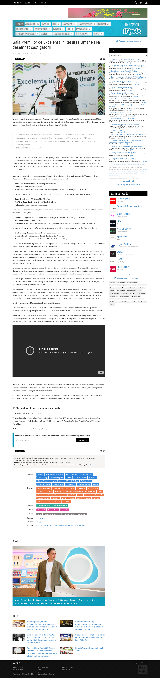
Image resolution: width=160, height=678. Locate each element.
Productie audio (141, 293)
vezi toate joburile (128, 181)
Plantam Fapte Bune (60, 505)
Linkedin (61, 525)
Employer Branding (115, 288)
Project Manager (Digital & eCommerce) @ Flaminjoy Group (126, 165)
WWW (75, 525)
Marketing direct (131, 290)
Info (16, 445)
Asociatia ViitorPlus (44, 488)
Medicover (55, 498)
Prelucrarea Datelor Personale (46, 674)
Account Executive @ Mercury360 (122, 93)
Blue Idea (144, 663)
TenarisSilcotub (58, 484)
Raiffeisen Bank (86, 481)
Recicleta (96, 498)
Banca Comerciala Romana (54, 474)
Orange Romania (43, 481)
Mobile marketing (133, 246)
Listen (80, 495)
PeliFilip (67, 481)
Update (32, 54)
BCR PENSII (81, 488)
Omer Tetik (64, 510)
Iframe (55, 525)
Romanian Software (44, 484)
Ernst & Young (42, 478)
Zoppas (95, 484)
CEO (39, 514)
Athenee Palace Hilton (60, 488)
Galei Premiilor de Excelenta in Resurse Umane (80, 491)
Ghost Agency (123, 198)
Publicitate (120, 201)
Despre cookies (65, 669)
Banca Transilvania (72, 474)
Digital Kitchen (124, 213)
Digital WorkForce (125, 244)
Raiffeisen (86, 498)
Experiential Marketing (139, 288)
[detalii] (128, 63)
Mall (66, 525)
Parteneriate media (18, 672)
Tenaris (40, 501)
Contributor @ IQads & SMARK (23, 674)
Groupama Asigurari (56, 478)
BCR (72, 488)
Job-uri (43, 3)
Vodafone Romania (84, 484)
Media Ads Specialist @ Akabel (121, 112)
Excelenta (58, 491)
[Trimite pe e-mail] (104, 59)
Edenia (50, 491)
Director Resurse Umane (52, 514)
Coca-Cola (41, 491)
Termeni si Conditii (67, 667)
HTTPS (49, 525)
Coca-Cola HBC (86, 474)
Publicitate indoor (122, 299)
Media (70, 525)
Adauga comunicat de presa (130, 41)
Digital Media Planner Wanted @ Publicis (124, 71)
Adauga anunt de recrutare (129, 185)
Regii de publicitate (127, 302)
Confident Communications (129, 206)
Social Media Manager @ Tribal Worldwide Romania (127, 65)
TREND (48, 501)
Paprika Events (56, 481)
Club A (95, 488)
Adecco (40, 474)
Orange (72, 498)
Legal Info (40, 672)
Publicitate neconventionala (136, 299)
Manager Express (43, 498)
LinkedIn (72, 495)
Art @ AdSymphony (117, 130)
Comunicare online (122, 216)
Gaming (112, 290)
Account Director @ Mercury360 (121, 81)
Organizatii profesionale (123, 262)
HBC (49, 495)
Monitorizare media (126, 293)
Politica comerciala (42, 667)
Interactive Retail (120, 290)
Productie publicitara (125, 296)
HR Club (40, 54)
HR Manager (82, 514)
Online (42, 518)
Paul (78, 498)
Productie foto (114, 296)
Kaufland (63, 495)
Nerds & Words (124, 229)
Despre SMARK (18, 667)
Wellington (66, 501)
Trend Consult (70, 484)
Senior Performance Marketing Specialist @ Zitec (126, 146)
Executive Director (68, 514)
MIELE (64, 498)
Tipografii (143, 302)
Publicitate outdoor (115, 302)
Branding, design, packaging (117, 282)
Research (136, 302)
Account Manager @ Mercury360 (121, 87)
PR (118, 209)
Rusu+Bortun (123, 267)
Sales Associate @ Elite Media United (123, 99)
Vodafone (57, 501)
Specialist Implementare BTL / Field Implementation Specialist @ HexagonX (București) (126, 141)
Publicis (75, 481)
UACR (119, 259)
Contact (39, 669)
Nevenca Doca (53, 510)
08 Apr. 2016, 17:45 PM (21, 54)
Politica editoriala (18, 669)
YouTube (82, 525)
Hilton (55, 495)
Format (43, 525)
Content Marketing (131, 285)
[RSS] (101, 59)
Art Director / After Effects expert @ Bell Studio (126, 59)
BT (89, 488)
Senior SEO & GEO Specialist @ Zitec (123, 152)
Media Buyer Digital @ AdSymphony (122, 118)
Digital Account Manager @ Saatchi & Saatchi (125, 124)
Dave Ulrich (41, 510)
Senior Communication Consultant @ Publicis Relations (128, 77)
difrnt (119, 221)
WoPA (120, 251)
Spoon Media (123, 236)
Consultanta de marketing (117, 285)
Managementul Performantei (94, 495)
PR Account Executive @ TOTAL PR (122, 158)
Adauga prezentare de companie (129, 278)
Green (100, 491)
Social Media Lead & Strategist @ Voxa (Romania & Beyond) (126, 106)
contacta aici (92, 465)
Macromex (92, 478)
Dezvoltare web (142, 285)
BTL (37, 518)
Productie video (136, 296)
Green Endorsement (44, 505)
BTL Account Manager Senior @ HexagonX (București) (128, 134)
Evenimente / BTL (128, 254)
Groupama (41, 495)
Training (112, 304)
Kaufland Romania (80, 478)
